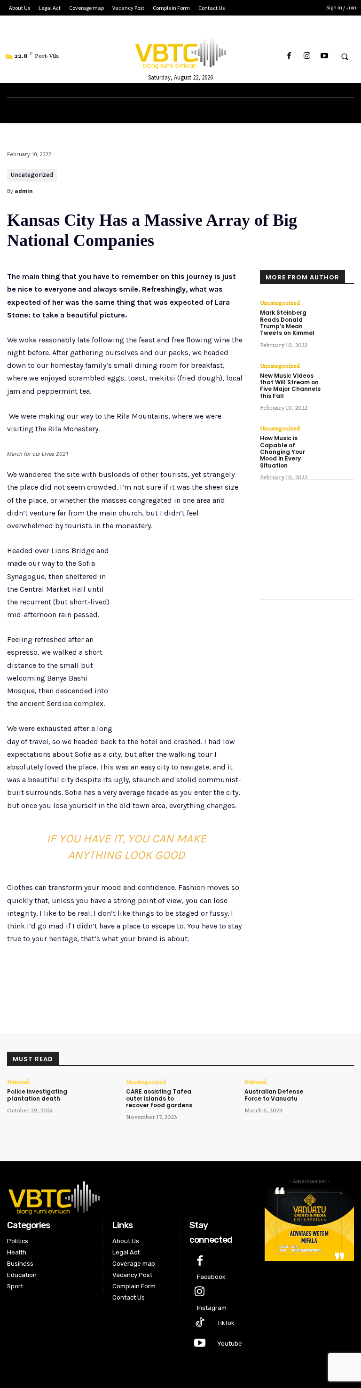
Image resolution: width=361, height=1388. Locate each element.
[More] (162, 982)
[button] (344, 56)
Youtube (229, 1343)
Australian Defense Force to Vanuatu (273, 1094)
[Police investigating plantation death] (100, 1094)
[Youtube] (324, 56)
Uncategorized (32, 174)
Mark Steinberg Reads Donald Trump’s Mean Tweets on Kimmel (287, 323)
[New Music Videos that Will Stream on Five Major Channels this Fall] (340, 376)
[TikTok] (199, 1323)
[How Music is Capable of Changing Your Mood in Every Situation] (340, 439)
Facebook (211, 1276)
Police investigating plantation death (37, 1094)
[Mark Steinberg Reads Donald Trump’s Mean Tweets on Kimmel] (340, 313)
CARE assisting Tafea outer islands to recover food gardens (159, 1098)
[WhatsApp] (139, 982)
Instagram (212, 1307)
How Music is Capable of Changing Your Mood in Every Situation (282, 451)
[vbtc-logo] (129, 1196)
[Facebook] (289, 56)
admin (24, 190)
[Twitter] (96, 982)
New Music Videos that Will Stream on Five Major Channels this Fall (290, 386)
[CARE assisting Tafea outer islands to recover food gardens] (219, 1094)
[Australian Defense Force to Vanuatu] (337, 1094)
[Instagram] (306, 56)
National (18, 1081)
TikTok (226, 1322)
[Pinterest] (118, 982)
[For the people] (180, 51)
